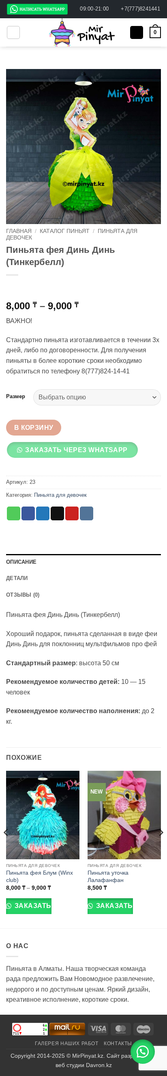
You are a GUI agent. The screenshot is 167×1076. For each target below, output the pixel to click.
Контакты (118, 1043)
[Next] (160, 848)
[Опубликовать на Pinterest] (72, 513)
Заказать (32, 905)
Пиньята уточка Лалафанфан (108, 876)
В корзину (34, 427)
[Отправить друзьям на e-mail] (57, 513)
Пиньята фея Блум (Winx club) (39, 876)
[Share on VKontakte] (86, 513)
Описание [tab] (21, 562)
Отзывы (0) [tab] (23, 595)
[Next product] (13, 288)
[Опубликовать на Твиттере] (42, 513)
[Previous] (6, 848)
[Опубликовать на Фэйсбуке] (28, 513)
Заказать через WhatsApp (76, 449)
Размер (15, 396)
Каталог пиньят (65, 231)
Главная (19, 231)
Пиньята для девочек (60, 495)
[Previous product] (29, 288)
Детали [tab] (17, 578)
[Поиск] (136, 32)
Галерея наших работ (66, 1043)
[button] (13, 32)
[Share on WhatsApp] (13, 513)
